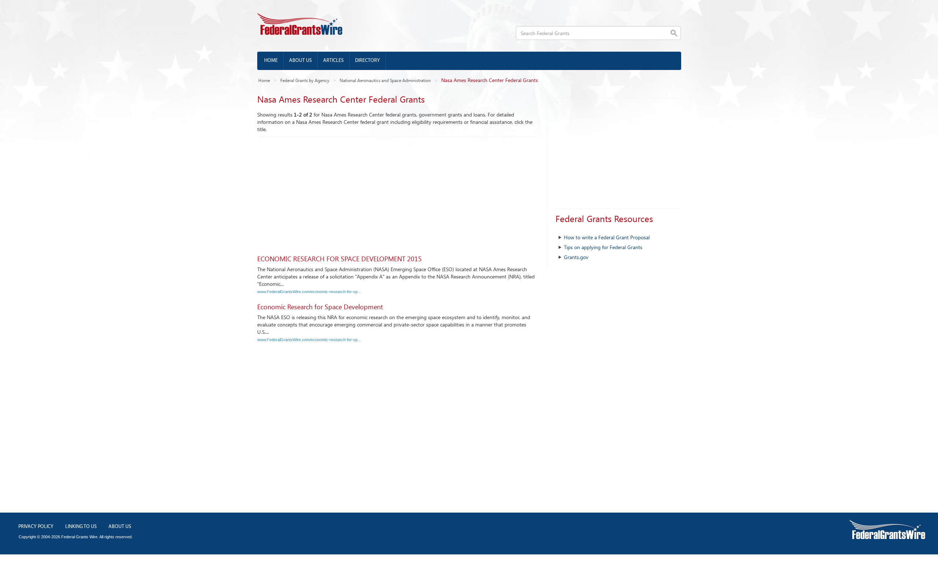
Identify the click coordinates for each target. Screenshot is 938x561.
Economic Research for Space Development (320, 306)
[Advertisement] (396, 192)
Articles (333, 60)
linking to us (81, 526)
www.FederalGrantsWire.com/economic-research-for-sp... (309, 291)
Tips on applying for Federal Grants (603, 247)
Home (271, 60)
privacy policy (35, 526)
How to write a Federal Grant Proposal (607, 237)
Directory (367, 60)
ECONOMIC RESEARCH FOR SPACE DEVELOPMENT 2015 (339, 258)
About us (300, 60)
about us (119, 526)
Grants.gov (576, 257)
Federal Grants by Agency (304, 80)
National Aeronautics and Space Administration (385, 80)
